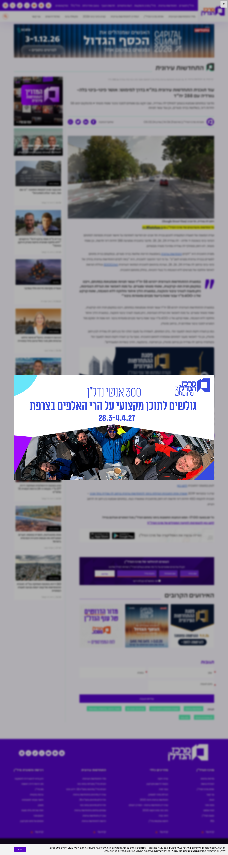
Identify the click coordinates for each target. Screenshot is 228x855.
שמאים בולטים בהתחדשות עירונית (90, 810)
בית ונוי (56, 282)
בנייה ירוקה (163, 778)
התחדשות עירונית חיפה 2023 (154, 799)
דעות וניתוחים (124, 5)
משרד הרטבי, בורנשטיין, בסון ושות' (104, 708)
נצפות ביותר (54, 183)
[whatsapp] (70, 122)
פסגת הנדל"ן (208, 815)
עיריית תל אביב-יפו (135, 708)
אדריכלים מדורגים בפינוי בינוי (93, 805)
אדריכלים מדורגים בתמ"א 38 (92, 799)
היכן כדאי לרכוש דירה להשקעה (29, 778)
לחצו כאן (182, 485)
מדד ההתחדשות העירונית (182, 16)
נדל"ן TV (75, 5)
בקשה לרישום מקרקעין (157, 783)
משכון (40, 805)
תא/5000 (111, 264)
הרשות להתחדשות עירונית (94, 821)
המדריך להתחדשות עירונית (125, 16)
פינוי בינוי (185, 717)
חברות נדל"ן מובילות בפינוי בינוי (91, 783)
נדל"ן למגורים (186, 5)
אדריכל (120, 472)
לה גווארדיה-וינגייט (204, 717)
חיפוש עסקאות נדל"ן (158, 821)
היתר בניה (163, 815)
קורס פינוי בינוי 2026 (94, 16)
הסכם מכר (38, 815)
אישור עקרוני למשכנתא (32, 799)
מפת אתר (209, 805)
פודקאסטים (61, 5)
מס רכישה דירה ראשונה (32, 783)
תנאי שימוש (208, 810)
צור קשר (36, 16)
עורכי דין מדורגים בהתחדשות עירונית (89, 794)
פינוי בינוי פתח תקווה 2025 (155, 810)
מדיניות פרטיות (207, 778)
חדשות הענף (108, 5)
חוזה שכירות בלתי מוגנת (32, 810)
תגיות (211, 799)
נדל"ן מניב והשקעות (145, 5)
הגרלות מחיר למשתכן (158, 794)
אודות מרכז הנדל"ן (154, 16)
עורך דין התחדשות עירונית (94, 815)
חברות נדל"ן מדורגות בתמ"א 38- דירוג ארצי (86, 789)
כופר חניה (163, 789)
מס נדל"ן (39, 789)
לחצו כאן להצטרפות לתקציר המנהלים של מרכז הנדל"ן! (180, 523)
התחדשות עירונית (167, 5)
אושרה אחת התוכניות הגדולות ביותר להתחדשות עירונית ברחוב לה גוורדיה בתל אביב (138, 493)
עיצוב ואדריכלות (90, 5)
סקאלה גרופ (71, 16)
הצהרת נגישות (207, 783)
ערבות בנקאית (36, 794)
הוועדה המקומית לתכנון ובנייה (164, 708)
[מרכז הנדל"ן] (213, 11)
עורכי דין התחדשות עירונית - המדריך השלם (148, 805)
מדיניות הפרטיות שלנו (193, 850)
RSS (212, 821)
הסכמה (20, 849)
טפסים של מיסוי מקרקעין (31, 821)
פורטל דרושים (52, 16)
